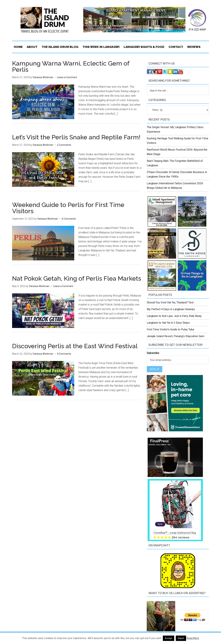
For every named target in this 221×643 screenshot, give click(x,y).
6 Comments (69, 218)
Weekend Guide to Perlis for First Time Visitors (68, 208)
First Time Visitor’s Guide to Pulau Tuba (170, 329)
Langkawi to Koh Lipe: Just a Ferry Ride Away (174, 316)
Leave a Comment (67, 77)
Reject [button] (181, 638)
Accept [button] (168, 638)
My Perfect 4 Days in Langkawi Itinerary (171, 309)
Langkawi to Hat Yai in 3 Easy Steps (168, 322)
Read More (193, 638)
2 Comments (64, 145)
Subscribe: (153, 353)
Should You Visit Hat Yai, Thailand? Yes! (170, 302)
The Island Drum (45, 20)
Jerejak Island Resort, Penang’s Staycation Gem (175, 336)
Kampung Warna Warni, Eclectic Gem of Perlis (70, 66)
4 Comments (64, 353)
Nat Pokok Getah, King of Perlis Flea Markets (76, 278)
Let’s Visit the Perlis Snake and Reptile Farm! (76, 137)
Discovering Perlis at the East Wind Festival (75, 346)
